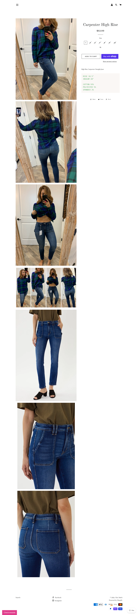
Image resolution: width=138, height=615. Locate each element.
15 (100, 47)
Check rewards (9, 612)
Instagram (58, 601)
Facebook (57, 597)
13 (115, 43)
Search (18, 597)
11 (109, 43)
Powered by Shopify (115, 600)
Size (100, 38)
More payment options (110, 61)
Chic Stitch (118, 597)
